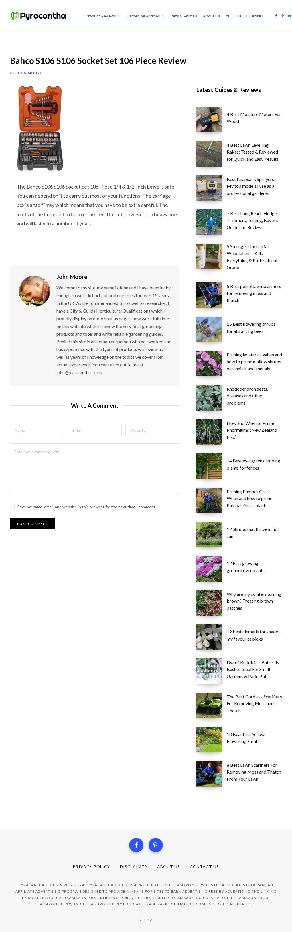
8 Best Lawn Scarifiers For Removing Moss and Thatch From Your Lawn (254, 772)
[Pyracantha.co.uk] (42, 16)
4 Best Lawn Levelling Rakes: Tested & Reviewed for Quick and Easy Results (253, 152)
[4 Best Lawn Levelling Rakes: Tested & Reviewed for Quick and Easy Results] (211, 154)
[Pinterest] (156, 845)
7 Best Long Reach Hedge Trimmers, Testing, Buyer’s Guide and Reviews (252, 220)
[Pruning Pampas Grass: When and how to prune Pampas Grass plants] (211, 500)
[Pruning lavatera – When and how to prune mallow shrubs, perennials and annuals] (211, 363)
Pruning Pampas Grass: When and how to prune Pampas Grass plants (249, 498)
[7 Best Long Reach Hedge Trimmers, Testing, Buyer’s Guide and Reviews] (211, 222)
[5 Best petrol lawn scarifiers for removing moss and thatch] (211, 295)
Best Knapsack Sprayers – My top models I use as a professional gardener (252, 186)
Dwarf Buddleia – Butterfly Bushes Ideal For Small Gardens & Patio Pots (253, 669)
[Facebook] (136, 845)
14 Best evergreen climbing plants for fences (253, 464)
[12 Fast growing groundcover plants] (211, 569)
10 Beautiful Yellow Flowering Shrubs (246, 737)
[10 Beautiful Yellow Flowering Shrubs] (211, 739)
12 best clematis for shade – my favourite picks (254, 635)
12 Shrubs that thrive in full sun (253, 532)
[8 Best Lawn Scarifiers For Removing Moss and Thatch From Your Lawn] (211, 774)
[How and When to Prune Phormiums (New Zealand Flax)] (211, 432)
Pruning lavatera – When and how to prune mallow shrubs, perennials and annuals (254, 361)
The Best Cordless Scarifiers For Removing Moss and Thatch (254, 703)
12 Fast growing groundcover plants (246, 566)
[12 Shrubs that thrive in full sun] (211, 534)
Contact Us (204, 866)
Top (147, 920)
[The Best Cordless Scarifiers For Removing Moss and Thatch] (211, 705)
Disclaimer (133, 866)
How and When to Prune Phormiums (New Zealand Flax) (252, 430)
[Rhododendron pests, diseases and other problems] (211, 398)
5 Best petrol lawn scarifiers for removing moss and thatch (254, 293)
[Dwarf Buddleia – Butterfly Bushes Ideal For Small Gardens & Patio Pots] (211, 671)
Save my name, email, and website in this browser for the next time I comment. (86, 506)
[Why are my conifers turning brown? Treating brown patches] (211, 603)
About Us (168, 866)
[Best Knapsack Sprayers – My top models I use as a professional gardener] (211, 188)
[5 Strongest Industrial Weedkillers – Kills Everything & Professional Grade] (211, 259)
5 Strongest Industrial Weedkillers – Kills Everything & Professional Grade (252, 257)
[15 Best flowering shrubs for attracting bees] (211, 329)
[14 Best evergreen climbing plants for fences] (211, 466)
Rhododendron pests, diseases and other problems (247, 395)
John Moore (29, 73)
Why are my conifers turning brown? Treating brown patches (254, 601)
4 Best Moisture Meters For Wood (254, 117)
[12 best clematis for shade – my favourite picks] (211, 637)
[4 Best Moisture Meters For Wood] (211, 119)
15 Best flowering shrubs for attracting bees (251, 327)
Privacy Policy (91, 866)
